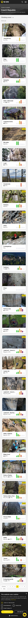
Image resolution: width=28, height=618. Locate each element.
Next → (4, 588)
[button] (14, 615)
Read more (13, 599)
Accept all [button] (7, 611)
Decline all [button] (20, 611)
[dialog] (14, 605)
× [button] (26, 593)
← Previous (3, 586)
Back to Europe (6, 7)
